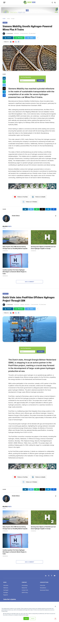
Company (24, 582)
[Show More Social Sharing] (37, 37)
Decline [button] (32, 618)
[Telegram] (4, 91)
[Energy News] (30, 2)
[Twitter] (4, 85)
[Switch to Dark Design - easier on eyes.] (52, 2)
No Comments (25, 33)
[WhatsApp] (4, 81)
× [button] (55, 606)
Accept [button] (26, 618)
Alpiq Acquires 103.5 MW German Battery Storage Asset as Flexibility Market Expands (15, 247)
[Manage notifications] (55, 618)
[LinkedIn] (4, 78)
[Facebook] (4, 95)
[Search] (55, 2)
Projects (5, 293)
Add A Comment (29, 281)
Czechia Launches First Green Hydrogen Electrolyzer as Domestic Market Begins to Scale (14, 272)
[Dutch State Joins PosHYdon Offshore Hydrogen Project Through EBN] (29, 329)
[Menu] (4, 2)
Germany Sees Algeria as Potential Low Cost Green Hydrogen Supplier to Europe (43, 247)
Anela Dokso (10, 33)
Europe (12, 18)
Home (8, 18)
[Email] (4, 88)
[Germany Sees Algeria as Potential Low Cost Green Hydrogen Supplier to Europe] (43, 237)
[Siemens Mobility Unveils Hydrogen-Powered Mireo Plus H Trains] (29, 58)
